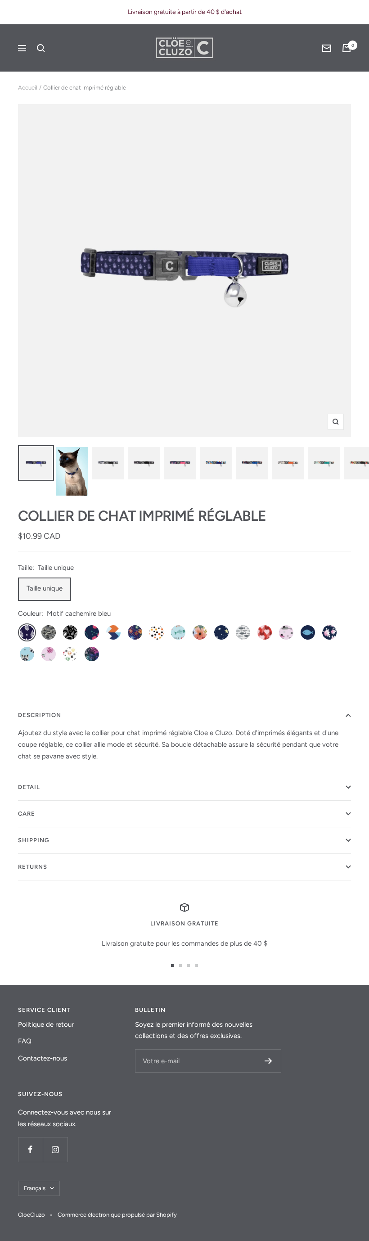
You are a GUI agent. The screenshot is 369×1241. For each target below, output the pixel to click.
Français (34, 1188)
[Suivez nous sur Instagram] (55, 1149)
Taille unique (45, 588)
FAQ (25, 1041)
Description (39, 715)
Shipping (34, 840)
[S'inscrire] (268, 1061)
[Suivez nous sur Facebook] (30, 1149)
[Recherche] (41, 48)
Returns (32, 866)
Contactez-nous (42, 1058)
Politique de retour (46, 1024)
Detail (29, 787)
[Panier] (346, 48)
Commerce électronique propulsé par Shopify (117, 1214)
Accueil (27, 87)
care (26, 813)
